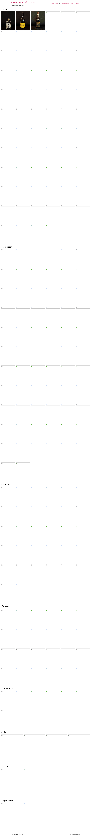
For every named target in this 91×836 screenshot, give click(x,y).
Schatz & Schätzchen (22, 2)
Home (52, 3)
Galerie (72, 3)
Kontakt (78, 3)
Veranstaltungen (65, 3)
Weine (56, 3)
